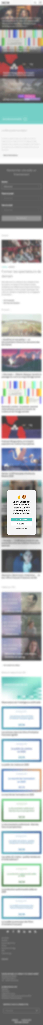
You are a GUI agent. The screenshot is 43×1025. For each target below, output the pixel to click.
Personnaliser (21, 528)
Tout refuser (21, 524)
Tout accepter (21, 519)
